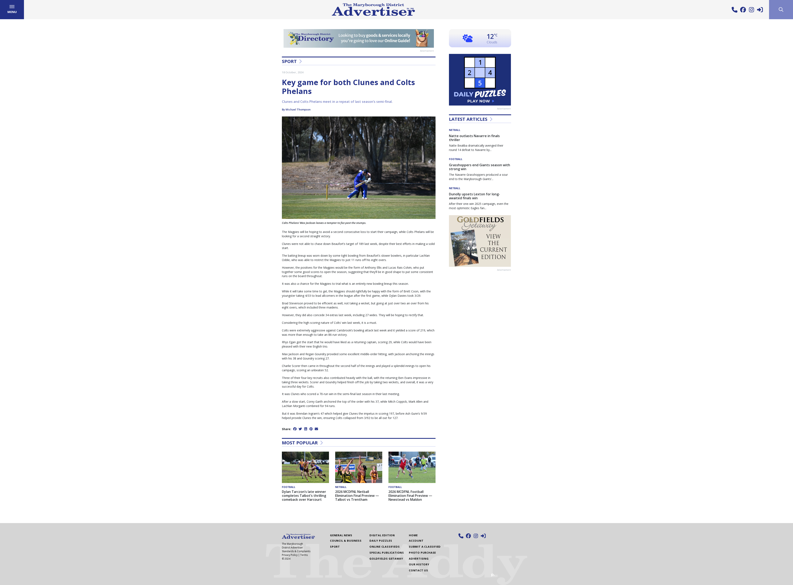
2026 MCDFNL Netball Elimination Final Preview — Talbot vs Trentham (357, 495)
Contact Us (418, 570)
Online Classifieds (384, 546)
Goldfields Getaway (386, 558)
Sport (289, 61)
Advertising (419, 558)
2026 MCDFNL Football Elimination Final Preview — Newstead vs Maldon (410, 495)
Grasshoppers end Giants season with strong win (479, 167)
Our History (419, 564)
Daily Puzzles (380, 540)
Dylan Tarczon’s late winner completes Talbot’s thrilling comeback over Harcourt (304, 495)
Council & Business (345, 540)
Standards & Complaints (296, 551)
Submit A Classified (425, 546)
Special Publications (386, 552)
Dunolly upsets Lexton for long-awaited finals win (474, 196)
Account (416, 540)
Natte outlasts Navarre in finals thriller (474, 138)
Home (413, 535)
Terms (304, 555)
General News (341, 535)
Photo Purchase (422, 552)
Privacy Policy (290, 555)
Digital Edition (382, 535)
